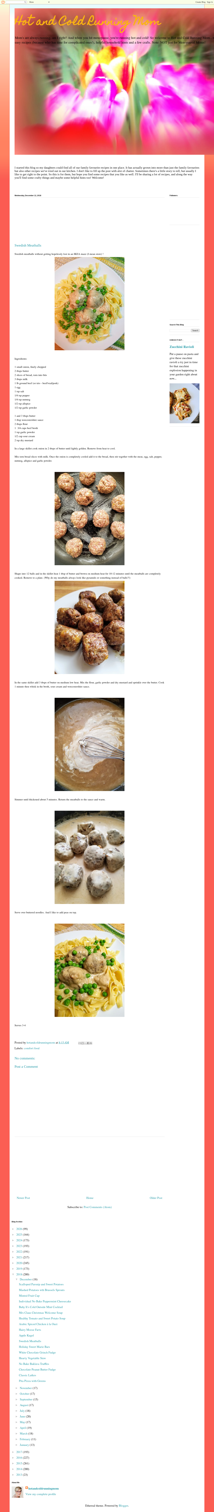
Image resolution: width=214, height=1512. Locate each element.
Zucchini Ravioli (182, 346)
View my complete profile (40, 1494)
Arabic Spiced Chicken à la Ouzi (38, 1324)
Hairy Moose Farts (30, 1330)
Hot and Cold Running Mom (88, 22)
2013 (19, 1475)
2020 (19, 1263)
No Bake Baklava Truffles (34, 1364)
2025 (19, 1234)
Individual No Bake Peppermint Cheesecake (45, 1301)
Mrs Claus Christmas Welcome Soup (41, 1313)
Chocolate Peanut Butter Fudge (37, 1369)
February (25, 1439)
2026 (19, 1229)
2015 (19, 1463)
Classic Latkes (27, 1375)
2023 (19, 1246)
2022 (19, 1252)
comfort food (31, 1048)
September (26, 1399)
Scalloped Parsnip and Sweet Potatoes (41, 1284)
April (23, 1428)
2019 (19, 1269)
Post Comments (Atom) (98, 1207)
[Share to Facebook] (88, 1043)
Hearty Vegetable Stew (32, 1358)
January (25, 1445)
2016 (19, 1458)
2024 (19, 1240)
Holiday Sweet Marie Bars (34, 1347)
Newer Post (23, 1198)
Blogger (123, 1505)
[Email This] (79, 1043)
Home (89, 1198)
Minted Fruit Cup (29, 1296)
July (22, 1411)
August (24, 1405)
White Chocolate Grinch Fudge (37, 1352)
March (24, 1433)
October (25, 1394)
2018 (19, 1274)
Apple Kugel (26, 1335)
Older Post (156, 1198)
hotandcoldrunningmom (43, 1489)
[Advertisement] (90, 221)
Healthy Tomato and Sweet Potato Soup (42, 1318)
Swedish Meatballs (30, 1341)
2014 (19, 1469)
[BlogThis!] (82, 1043)
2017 (19, 1452)
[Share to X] (85, 1043)
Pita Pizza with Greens (32, 1381)
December (26, 1279)
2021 (19, 1257)
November (26, 1388)
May (23, 1422)
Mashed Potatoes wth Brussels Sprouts (42, 1290)
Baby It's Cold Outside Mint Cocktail (41, 1307)
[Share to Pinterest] (90, 1043)
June (23, 1416)
